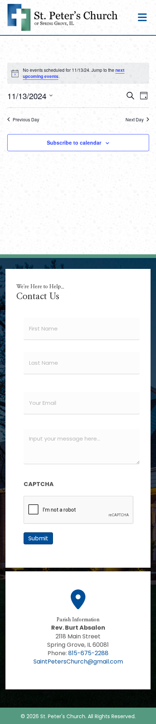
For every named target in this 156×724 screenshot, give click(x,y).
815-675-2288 (88, 653)
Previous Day (26, 119)
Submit (38, 538)
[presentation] (79, 510)
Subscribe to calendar (74, 143)
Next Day (135, 119)
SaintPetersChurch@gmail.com (78, 661)
